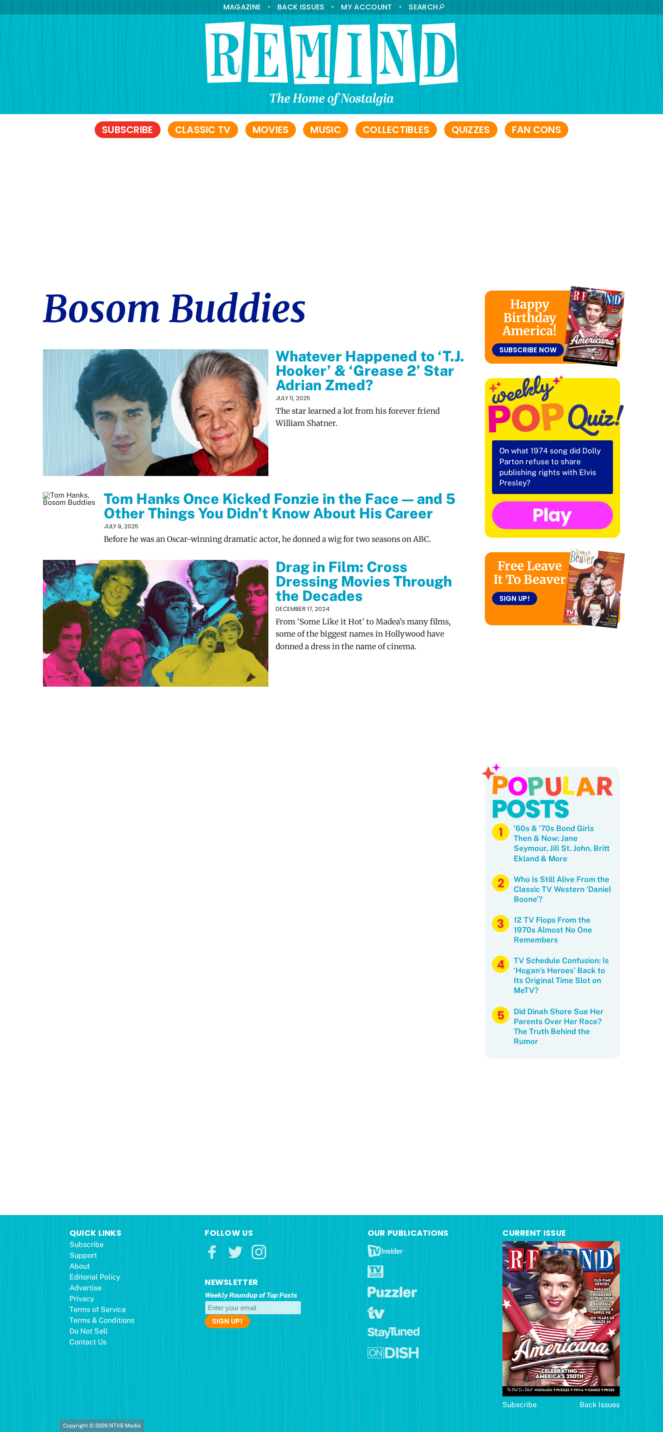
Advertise (85, 1288)
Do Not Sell (88, 1331)
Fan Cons (536, 129)
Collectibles (396, 129)
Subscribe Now (528, 350)
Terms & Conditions (101, 1320)
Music (325, 129)
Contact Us (87, 1342)
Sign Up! (514, 598)
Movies (271, 129)
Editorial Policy (94, 1277)
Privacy (81, 1298)
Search (423, 7)
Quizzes (470, 129)
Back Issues (300, 7)
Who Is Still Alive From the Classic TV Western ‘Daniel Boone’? (562, 889)
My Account (366, 7)
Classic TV (203, 129)
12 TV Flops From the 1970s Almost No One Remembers (553, 929)
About (79, 1266)
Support (83, 1255)
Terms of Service (97, 1309)
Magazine (242, 7)
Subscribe (127, 129)
